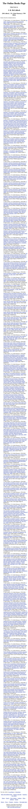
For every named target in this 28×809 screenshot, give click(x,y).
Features (11, 802)
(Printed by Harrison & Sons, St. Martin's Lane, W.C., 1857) (15, 542)
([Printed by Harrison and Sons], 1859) (15, 569)
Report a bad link (17, 794)
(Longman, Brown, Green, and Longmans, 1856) (15, 50)
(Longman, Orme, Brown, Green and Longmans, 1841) (14, 374)
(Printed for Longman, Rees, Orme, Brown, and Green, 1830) (15, 440)
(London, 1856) (15, 147)
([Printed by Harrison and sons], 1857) (15, 652)
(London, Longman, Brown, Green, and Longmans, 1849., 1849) (15, 513)
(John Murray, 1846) (14, 747)
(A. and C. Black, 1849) (15, 527)
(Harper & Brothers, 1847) (15, 113)
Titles (24, 798)
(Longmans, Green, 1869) (15, 232)
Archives (16, 802)
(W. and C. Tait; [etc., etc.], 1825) (15, 484)
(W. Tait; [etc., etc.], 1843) (15, 520)
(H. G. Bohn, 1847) (15, 55)
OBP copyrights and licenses (13, 807)
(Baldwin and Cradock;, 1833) (15, 696)
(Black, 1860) (15, 22)
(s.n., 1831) (15, 703)
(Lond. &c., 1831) (15, 707)
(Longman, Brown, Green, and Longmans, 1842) (15, 410)
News (6, 802)
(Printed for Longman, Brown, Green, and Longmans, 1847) (15, 72)
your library (11, 792)
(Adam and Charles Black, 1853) (14, 723)
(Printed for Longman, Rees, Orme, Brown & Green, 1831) (15, 296)
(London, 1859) (15, 555)
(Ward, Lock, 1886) (15, 471)
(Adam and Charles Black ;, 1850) (15, 323)
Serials (16, 799)
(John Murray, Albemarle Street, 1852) (14, 753)
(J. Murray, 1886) (13, 737)
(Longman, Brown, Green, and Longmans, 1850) (15, 225)
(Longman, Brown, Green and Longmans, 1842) (15, 418)
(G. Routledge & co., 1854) (15, 665)
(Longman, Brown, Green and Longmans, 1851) (15, 140)
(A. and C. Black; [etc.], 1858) (15, 659)
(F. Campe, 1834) (13, 728)
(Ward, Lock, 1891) (15, 301)
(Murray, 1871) (14, 765)
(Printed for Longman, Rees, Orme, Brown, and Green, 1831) (15, 448)
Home (3, 798)
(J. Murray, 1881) (14, 782)
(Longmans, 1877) (15, 151)
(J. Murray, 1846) (14, 741)
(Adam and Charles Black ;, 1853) (15, 317)
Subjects (12, 799)
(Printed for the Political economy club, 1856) (15, 585)
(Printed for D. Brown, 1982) (15, 256)
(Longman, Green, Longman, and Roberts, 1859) (15, 163)
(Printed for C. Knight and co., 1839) (15, 613)
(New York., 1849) (15, 123)
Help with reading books (6, 794)
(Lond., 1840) (15, 78)
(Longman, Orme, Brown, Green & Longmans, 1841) (15, 597)
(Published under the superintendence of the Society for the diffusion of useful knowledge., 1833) (15, 460)
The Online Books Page (14, 3)
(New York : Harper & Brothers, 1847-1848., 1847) (15, 94)
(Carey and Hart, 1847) (15, 196)
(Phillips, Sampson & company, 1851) (13, 26)
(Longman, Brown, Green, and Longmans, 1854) (15, 64)
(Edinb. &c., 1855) (15, 336)
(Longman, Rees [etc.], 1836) (14, 424)
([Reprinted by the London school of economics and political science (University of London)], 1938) (15, 358)
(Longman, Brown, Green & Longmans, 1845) (15, 368)
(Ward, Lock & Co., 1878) (15, 500)
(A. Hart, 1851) (15, 183)
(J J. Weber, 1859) (11, 285)
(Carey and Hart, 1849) (15, 203)
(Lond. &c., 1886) (15, 495)
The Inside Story (23, 802)
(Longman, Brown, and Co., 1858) (15, 646)
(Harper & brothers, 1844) (14, 380)
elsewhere (18, 792)
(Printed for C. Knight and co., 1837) (15, 622)
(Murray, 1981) (14, 770)
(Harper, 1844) (15, 104)
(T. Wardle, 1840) (15, 190)
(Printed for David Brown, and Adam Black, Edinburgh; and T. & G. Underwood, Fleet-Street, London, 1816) (15, 265)
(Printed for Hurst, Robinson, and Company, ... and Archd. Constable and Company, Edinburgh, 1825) (15, 633)
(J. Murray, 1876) (14, 759)
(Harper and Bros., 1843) (14, 388)
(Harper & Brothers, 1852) (15, 132)
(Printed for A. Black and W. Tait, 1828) (15, 307)
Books (2, 802)
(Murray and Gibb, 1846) (14, 350)
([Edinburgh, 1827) (15, 536)
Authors (19, 798)
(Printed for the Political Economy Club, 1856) (15, 548)
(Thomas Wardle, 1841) (14, 171)
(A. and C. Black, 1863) (15, 679)
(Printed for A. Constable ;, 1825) (15, 241)
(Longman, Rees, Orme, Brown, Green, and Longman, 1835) (15, 176)
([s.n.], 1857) (15, 561)
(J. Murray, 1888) (14, 777)
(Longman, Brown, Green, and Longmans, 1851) (15, 673)
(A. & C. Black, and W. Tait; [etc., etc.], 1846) (15, 328)
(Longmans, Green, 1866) (15, 86)
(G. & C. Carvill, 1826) (15, 344)
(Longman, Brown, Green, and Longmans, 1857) (14, 280)
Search (7, 798)
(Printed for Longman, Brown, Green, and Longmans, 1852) (15, 690)
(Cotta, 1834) (12, 289)
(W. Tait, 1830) (15, 489)
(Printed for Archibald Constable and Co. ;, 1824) (14, 247)
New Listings (13, 798)
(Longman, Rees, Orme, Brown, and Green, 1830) (15, 432)
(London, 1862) (15, 38)
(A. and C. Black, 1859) (15, 714)
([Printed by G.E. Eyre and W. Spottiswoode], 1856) (15, 43)
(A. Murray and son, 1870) (15, 477)
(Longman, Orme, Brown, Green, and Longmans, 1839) (15, 211)
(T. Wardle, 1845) (15, 156)
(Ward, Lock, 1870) (15, 312)
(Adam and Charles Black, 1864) (15, 507)
